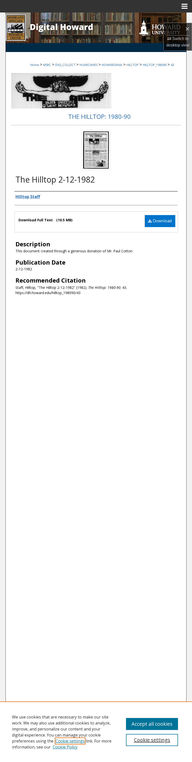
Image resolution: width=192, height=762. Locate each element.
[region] (96, 731)
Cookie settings (70, 741)
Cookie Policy (65, 747)
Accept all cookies (152, 723)
